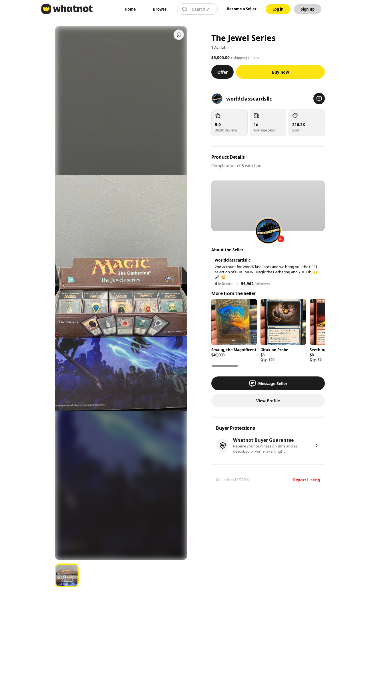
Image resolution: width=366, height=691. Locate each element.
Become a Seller (241, 8)
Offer (222, 72)
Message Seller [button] (272, 383)
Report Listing (306, 479)
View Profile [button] (268, 400)
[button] (319, 98)
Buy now (280, 72)
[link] (130, 9)
